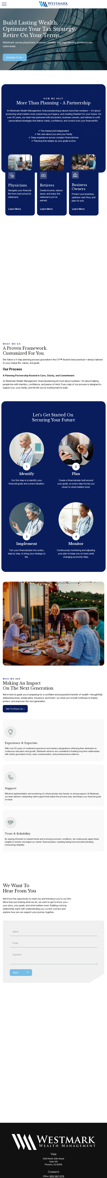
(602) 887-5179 (56, 1176)
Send (15, 972)
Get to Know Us (14, 708)
